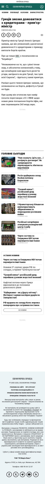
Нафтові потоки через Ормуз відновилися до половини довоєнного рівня (18, 285)
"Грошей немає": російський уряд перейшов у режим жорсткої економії (27, 193)
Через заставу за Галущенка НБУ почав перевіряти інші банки (29, 238)
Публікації (14, 12)
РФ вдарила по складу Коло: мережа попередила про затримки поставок (21, 303)
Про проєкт (30, 387)
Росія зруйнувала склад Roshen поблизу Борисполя (29, 178)
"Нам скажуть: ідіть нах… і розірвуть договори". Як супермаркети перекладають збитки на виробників (31, 163)
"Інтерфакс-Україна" (31, 410)
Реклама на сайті (17, 387)
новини (5, 12)
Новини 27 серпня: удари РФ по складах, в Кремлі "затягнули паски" (21, 268)
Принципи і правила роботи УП (22, 396)
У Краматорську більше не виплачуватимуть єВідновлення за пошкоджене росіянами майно (31, 209)
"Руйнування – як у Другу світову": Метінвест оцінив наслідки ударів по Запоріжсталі (21, 295)
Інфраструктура (37, 12)
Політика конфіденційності (22, 390)
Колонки (24, 12)
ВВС (17, 56)
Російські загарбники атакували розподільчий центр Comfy (30, 224)
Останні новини (11, 255)
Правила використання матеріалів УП (22, 393)
